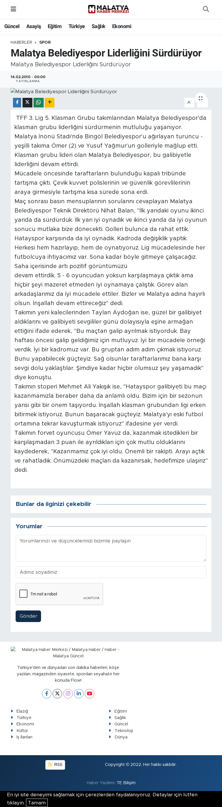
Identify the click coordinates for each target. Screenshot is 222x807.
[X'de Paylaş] (27, 102)
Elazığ (22, 711)
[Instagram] (68, 693)
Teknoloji (123, 731)
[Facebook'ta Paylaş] (17, 102)
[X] (57, 693)
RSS (57, 764)
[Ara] (205, 9)
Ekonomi (122, 26)
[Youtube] (89, 693)
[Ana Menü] (13, 9)
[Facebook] (46, 693)
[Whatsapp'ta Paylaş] (39, 102)
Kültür (22, 731)
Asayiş (33, 26)
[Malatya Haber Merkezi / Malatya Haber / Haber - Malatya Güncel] (108, 9)
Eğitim (55, 26)
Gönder (28, 616)
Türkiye (77, 26)
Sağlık (98, 26)
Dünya (120, 737)
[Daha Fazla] (49, 102)
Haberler (21, 43)
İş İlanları (24, 737)
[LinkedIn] (79, 693)
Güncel (11, 26)
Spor (45, 43)
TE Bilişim (126, 783)
